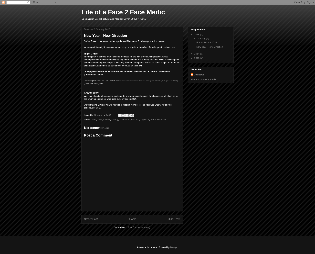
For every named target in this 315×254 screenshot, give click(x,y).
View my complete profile (204, 79)
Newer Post (91, 219)
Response (161, 119)
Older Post (174, 219)
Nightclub (144, 119)
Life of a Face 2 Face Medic (123, 12)
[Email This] (120, 115)
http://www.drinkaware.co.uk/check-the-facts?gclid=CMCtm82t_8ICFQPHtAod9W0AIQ (148, 81)
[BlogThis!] (123, 115)
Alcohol (106, 119)
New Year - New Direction (209, 46)
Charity (115, 119)
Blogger (173, 247)
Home (132, 219)
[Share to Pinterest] (132, 115)
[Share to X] (126, 115)
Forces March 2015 (206, 42)
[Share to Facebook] (129, 115)
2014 (94, 119)
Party (153, 119)
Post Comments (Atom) (138, 227)
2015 (99, 119)
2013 (197, 58)
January (201, 38)
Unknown (199, 74)
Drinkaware (124, 119)
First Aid (135, 119)
